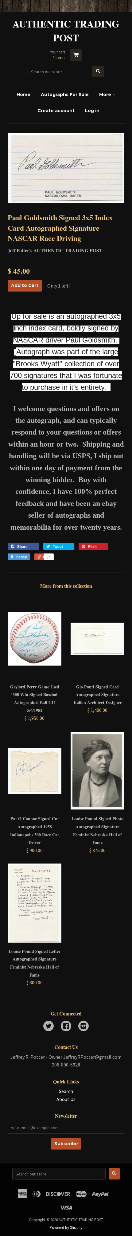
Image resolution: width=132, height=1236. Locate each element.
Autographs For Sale (65, 94)
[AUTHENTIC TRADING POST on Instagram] (83, 1027)
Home (23, 94)
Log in (92, 110)
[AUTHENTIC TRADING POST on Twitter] (48, 1027)
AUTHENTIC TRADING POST (66, 31)
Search (66, 1091)
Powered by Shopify (66, 1227)
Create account (56, 110)
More (105, 94)
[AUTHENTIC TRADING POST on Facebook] (66, 1027)
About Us (66, 1099)
